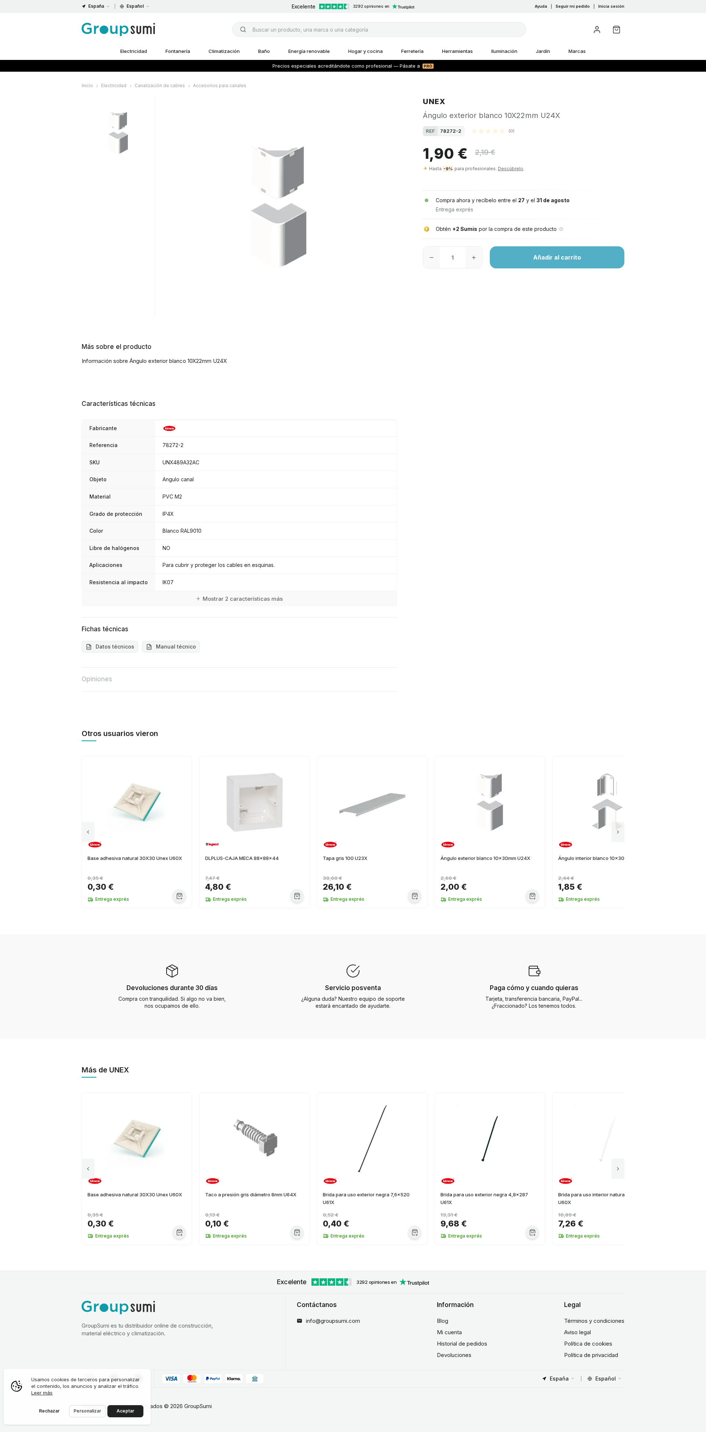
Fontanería (177, 51)
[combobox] (379, 29)
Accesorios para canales (219, 85)
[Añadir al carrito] (179, 896)
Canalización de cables (160, 85)
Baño (264, 51)
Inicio (87, 85)
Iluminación (504, 51)
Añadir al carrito (557, 257)
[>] (617, 832)
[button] (493, 130)
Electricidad (133, 51)
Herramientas (457, 51)
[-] (431, 257)
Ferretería (412, 51)
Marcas (577, 51)
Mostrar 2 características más (243, 598)
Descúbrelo (510, 168)
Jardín (543, 51)
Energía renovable (309, 51)
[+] (474, 257)
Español (135, 6)
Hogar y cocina (365, 51)
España (96, 6)
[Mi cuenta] (597, 29)
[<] (88, 832)
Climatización (224, 51)
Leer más (42, 1393)
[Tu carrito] (616, 29)
